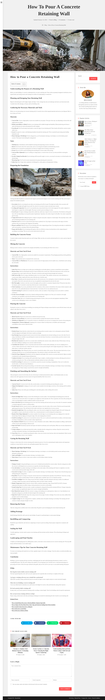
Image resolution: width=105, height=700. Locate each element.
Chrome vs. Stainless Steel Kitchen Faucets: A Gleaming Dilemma (20, 650)
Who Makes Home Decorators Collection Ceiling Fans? (90, 131)
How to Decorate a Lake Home (19, 608)
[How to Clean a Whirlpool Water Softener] (81, 123)
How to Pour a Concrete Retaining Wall (57, 25)
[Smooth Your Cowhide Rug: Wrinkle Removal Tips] (81, 154)
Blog (55, 19)
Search (79, 76)
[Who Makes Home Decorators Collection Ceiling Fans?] (81, 132)
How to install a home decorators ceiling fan (22, 606)
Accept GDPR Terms (84, 186)
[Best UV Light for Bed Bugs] (81, 163)
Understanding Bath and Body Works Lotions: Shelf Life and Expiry (61, 650)
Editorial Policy (77, 698)
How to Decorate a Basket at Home (20, 610)
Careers (89, 698)
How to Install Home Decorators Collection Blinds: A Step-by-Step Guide (28, 602)
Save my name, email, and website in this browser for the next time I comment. (30, 684)
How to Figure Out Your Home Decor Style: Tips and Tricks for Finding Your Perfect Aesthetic (33, 604)
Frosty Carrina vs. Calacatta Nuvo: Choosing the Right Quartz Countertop (41, 650)
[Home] (42, 25)
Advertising (71, 698)
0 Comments (62, 19)
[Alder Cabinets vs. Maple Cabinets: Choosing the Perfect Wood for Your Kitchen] (81, 143)
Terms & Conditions (96, 698)
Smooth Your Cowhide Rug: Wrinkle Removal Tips (90, 152)
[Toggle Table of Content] (23, 84)
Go (94, 182)
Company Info (84, 698)
